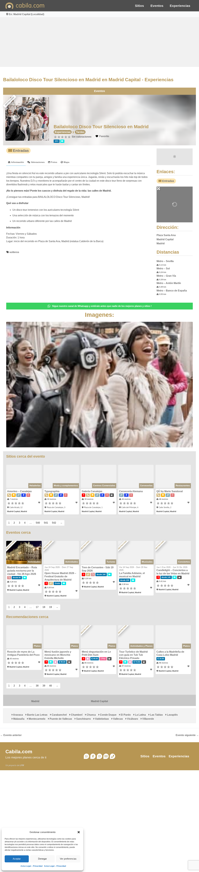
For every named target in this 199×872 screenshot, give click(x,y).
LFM (22, 772)
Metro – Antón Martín (170, 283)
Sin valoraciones (80, 136)
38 (34, 692)
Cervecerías (148, 490)
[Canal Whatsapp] (86, 762)
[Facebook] (93, 762)
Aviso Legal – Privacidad (31, 866)
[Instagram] (99, 762)
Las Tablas (153, 721)
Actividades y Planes (143, 652)
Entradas (18, 150)
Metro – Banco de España (173, 290)
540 (35, 527)
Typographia (50, 496)
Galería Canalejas (91, 496)
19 (47, 612)
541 (43, 527)
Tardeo (78, 132)
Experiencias (180, 5)
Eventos (156, 5)
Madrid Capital (99, 707)
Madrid (33, 707)
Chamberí (73, 721)
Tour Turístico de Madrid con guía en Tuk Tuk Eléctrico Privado (136, 661)
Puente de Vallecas (41, 725)
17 (34, 612)
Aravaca (14, 721)
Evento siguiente (187, 741)
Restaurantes (186, 490)
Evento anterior (11, 741)
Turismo (111, 567)
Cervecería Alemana (131, 496)
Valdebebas (83, 725)
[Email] (106, 762)
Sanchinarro (64, 725)
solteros (11, 252)
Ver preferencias (68, 858)
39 (40, 692)
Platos (35, 652)
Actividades (32, 567)
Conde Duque (104, 721)
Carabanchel (56, 721)
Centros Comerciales (105, 490)
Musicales (149, 567)
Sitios (139, 5)
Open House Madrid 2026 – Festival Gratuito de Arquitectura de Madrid (58, 582)
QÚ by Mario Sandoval (171, 496)
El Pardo (122, 721)
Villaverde (129, 725)
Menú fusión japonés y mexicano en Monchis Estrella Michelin (56, 661)
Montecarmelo (18, 725)
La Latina (137, 721)
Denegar (42, 858)
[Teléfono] (112, 762)
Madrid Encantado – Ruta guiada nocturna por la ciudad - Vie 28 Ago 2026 (19, 576)
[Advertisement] (99, 42)
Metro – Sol (164, 268)
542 (51, 527)
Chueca (88, 721)
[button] (78, 832)
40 (47, 692)
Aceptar (17, 858)
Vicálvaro (114, 725)
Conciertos (187, 567)
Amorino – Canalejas (16, 496)
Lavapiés (169, 721)
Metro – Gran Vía (168, 275)
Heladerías (33, 490)
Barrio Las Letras (33, 721)
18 (40, 612)
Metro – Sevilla (166, 261)
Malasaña (184, 721)
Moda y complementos (65, 490)
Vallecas (99, 725)
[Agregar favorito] (37, 507)
